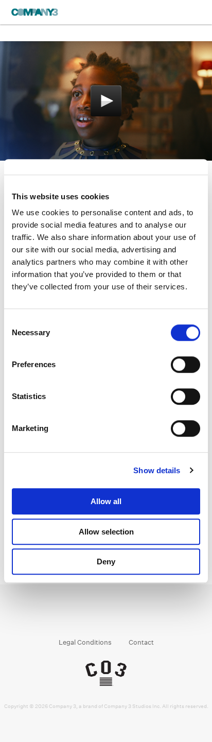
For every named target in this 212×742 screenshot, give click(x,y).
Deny (106, 561)
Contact (141, 642)
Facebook (77, 616)
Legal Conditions (85, 642)
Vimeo (136, 616)
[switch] (185, 364)
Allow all (106, 501)
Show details (156, 470)
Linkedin (116, 616)
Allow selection (106, 531)
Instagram (96, 616)
